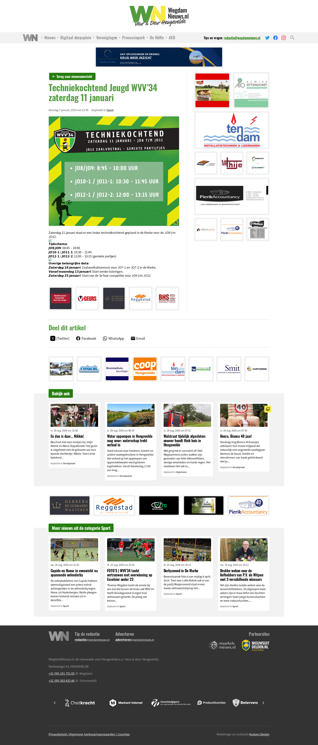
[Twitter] (267, 38)
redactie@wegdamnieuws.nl (242, 38)
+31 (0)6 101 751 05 (62, 673)
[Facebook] (275, 38)
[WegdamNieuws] (159, 16)
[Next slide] (263, 702)
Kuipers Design (259, 734)
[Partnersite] (222, 645)
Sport (110, 110)
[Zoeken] (292, 37)
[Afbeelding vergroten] (114, 171)
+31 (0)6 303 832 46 (62, 680)
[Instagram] (284, 38)
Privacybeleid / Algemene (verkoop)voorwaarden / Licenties (89, 734)
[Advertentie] (61, 298)
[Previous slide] (54, 702)
